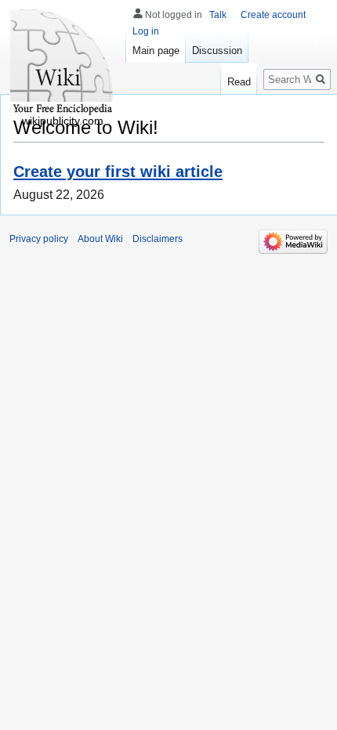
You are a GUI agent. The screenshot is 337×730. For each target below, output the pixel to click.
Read (239, 82)
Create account (273, 14)
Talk (217, 14)
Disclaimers (157, 238)
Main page (155, 50)
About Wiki (100, 238)
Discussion (217, 50)
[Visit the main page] (62, 62)
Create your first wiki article (118, 171)
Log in (145, 31)
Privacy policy (38, 238)
